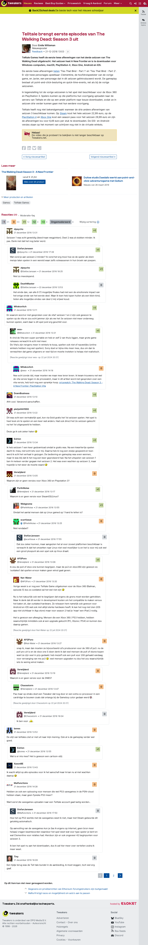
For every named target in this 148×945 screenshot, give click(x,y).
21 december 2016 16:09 (26, 860)
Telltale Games (21, 202)
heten (56, 71)
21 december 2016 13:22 (25, 412)
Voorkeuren (74, 939)
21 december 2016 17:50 (45, 813)
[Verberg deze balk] (135, 10)
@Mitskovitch (23, 333)
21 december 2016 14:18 (41, 370)
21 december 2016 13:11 (25, 310)
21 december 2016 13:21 (44, 333)
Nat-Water (26, 577)
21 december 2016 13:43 (26, 767)
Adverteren (63, 917)
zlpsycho (18, 229)
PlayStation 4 (29, 117)
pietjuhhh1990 (21, 409)
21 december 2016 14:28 (26, 786)
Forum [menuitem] (108, 3)
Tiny (16, 856)
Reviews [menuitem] (38, 3)
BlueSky (119, 917)
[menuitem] (130, 3)
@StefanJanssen (28, 271)
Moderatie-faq (27, 215)
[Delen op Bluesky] (34, 148)
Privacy (61, 935)
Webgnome (26, 503)
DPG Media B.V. (38, 920)
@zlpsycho (22, 252)
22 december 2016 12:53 (51, 287)
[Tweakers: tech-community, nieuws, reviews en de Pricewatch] (11, 3)
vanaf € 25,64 (30, 177)
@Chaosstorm (30, 716)
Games (6, 202)
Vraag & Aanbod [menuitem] (92, 3)
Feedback (37, 51)
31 (68, 51)
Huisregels (62, 926)
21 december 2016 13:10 (25, 397)
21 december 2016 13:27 (50, 643)
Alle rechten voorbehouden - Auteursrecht (24, 923)
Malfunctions (21, 783)
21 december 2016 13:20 (45, 581)
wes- (20, 329)
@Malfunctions (24, 813)
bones (17, 728)
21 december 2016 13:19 (43, 673)
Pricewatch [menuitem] (74, 3)
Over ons (73, 922)
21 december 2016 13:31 (25, 232)
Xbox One (46, 117)
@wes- (24, 370)
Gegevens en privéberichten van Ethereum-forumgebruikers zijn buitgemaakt (68, 889)
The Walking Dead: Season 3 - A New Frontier (27, 172)
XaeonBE (18, 763)
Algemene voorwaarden (70, 931)
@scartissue (29, 539)
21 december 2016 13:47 (47, 689)
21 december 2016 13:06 (44, 562)
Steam (63, 113)
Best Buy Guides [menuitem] (54, 3)
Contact (61, 922)
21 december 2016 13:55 (47, 507)
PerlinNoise (23, 488)
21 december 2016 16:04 (51, 716)
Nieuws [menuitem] (28, 3)
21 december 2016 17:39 (42, 252)
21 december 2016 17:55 (50, 539)
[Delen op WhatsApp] (39, 148)
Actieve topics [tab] (143, 24)
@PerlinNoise (27, 507)
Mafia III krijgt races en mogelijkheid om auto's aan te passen (59, 893)
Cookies (61, 939)
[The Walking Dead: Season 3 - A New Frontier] (11, 183)
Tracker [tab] (143, 14)
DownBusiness (21, 393)
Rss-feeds (120, 931)
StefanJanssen (25, 248)
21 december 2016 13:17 (43, 491)
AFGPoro (22, 558)
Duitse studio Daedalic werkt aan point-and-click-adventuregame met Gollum (109, 179)
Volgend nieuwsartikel (102, 156)
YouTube (119, 922)
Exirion (17, 438)
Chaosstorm (27, 685)
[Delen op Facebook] (24, 148)
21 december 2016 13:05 (26, 475)
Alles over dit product (34, 182)
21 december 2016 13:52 (26, 732)
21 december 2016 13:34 (26, 442)
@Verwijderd (23, 491)
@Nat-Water (29, 643)
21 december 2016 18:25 (51, 271)
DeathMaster (27, 283)
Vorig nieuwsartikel (35, 156)
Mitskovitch (20, 306)
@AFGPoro (26, 581)
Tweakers (7, 920)
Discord (119, 935)
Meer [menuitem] (117, 3)
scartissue (26, 519)
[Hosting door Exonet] (123, 904)
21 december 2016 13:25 (50, 523)
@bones (21, 751)
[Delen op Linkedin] (29, 148)
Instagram (120, 926)
